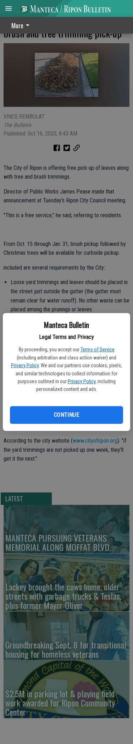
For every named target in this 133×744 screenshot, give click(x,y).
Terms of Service (98, 349)
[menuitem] (22, 25)
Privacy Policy (25, 365)
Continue (66, 414)
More (17, 25)
